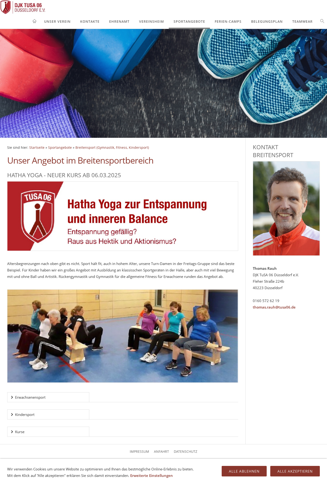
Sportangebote (189, 21)
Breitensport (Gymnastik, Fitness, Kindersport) (112, 147)
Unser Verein (57, 21)
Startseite (37, 147)
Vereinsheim (151, 21)
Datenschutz (185, 451)
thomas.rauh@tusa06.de (274, 307)
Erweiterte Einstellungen (151, 475)
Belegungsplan (267, 21)
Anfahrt (161, 451)
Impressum (139, 451)
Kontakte (90, 21)
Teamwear (302, 21)
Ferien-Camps (228, 21)
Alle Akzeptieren (295, 471)
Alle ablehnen (244, 471)
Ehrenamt (119, 21)
